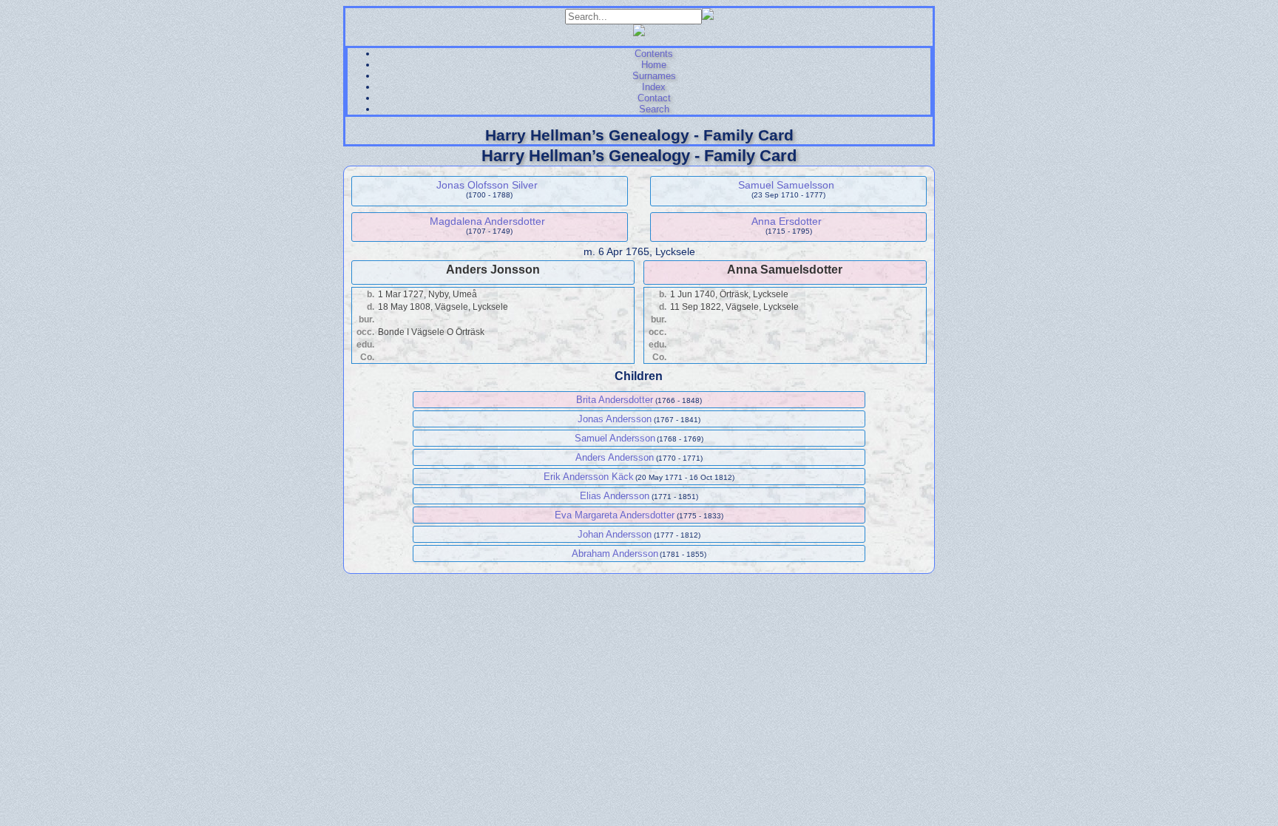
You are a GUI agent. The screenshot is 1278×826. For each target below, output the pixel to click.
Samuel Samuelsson (786, 185)
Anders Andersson (614, 457)
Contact (654, 98)
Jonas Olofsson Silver (487, 185)
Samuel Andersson (615, 438)
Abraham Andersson (615, 553)
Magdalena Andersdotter (487, 221)
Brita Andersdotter (614, 399)
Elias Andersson (614, 495)
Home (653, 64)
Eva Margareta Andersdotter (614, 515)
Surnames (654, 75)
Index (654, 86)
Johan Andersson (615, 534)
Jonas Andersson (615, 418)
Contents (654, 53)
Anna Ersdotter (786, 221)
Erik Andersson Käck (589, 476)
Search (654, 109)
